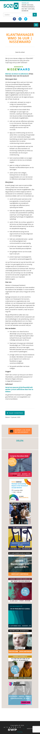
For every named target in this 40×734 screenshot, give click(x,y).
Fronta (19, 732)
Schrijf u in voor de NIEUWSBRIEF (22, 431)
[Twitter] (25, 19)
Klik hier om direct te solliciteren (17, 74)
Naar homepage (16, 413)
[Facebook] (14, 19)
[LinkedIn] (20, 19)
